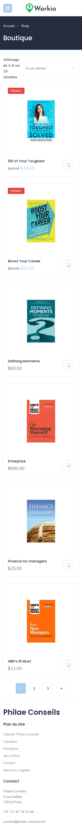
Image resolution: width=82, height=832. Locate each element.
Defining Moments (24, 361)
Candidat (10, 741)
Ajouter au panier (68, 167)
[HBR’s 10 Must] (41, 621)
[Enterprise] (41, 421)
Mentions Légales (16, 770)
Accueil (8, 26)
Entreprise (11, 748)
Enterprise (17, 461)
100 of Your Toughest (26, 161)
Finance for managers (27, 561)
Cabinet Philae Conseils (21, 734)
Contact (9, 763)
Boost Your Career (24, 261)
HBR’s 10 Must (19, 661)
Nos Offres (11, 756)
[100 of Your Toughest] (41, 121)
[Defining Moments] (41, 321)
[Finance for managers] (41, 521)
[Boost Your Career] (41, 221)
